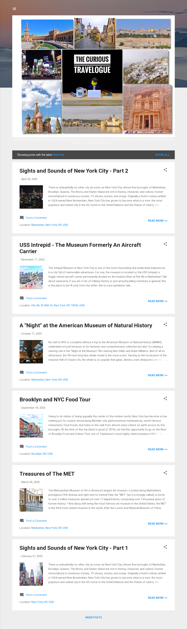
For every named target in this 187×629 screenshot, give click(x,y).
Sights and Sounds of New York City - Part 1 (74, 548)
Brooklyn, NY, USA (42, 453)
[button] (165, 170)
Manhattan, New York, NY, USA (49, 225)
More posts (93, 617)
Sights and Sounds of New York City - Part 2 (74, 171)
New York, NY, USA (42, 602)
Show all (162, 154)
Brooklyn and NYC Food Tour (55, 399)
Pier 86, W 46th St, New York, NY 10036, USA (58, 305)
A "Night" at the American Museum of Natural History (86, 325)
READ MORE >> (157, 220)
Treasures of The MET (47, 474)
